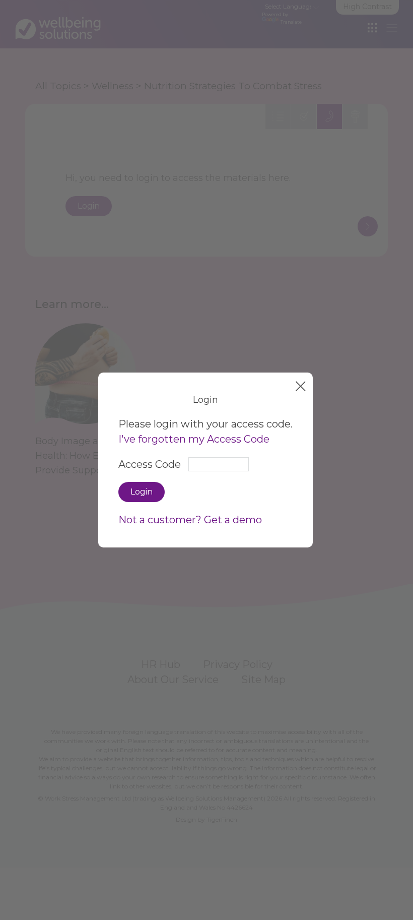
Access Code (149, 464)
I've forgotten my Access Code (193, 439)
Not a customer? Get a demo (190, 520)
